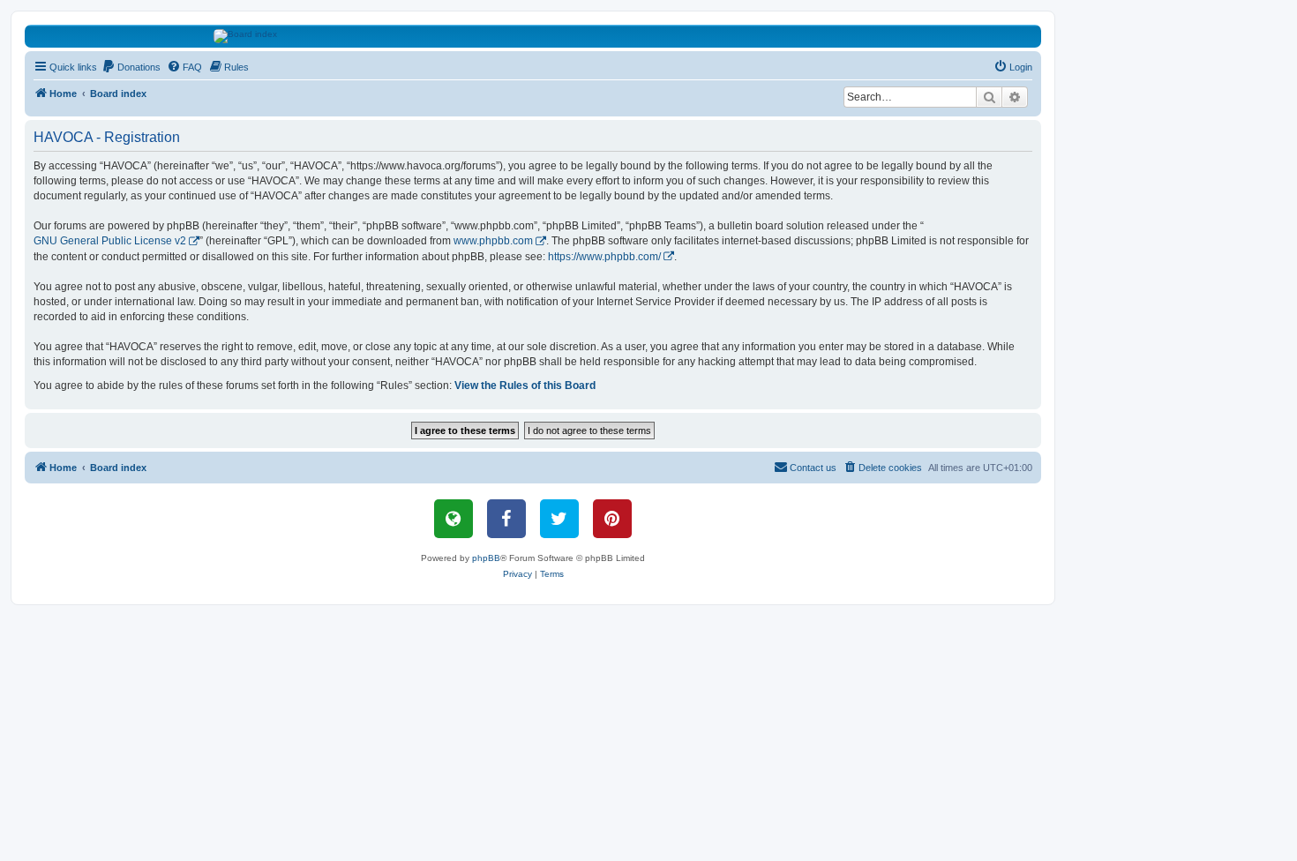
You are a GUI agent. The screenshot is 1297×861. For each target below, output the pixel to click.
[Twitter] (559, 518)
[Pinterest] (612, 518)
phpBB (486, 558)
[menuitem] (131, 67)
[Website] (453, 518)
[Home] (533, 36)
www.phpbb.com (493, 241)
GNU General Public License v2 (110, 241)
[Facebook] (506, 518)
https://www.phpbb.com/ (604, 257)
